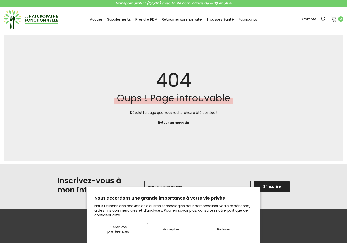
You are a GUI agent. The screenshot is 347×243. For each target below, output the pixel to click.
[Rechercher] (324, 19)
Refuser (224, 229)
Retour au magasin (173, 122)
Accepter (171, 229)
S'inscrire (272, 186)
